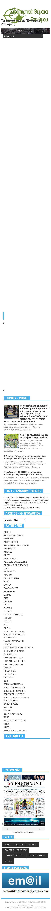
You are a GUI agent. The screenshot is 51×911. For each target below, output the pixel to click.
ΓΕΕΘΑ (7, 568)
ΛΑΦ (6, 625)
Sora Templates (20, 907)
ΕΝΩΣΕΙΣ (8, 601)
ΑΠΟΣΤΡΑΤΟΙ (10, 549)
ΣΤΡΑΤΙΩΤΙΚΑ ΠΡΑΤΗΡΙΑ (14, 691)
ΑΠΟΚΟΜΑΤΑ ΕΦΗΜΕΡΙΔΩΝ (16, 545)
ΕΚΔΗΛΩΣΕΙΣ (10, 592)
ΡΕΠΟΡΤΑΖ (9, 678)
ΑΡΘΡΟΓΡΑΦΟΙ (10, 559)
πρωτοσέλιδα (19, 832)
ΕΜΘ (6, 598)
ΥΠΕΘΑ (7, 727)
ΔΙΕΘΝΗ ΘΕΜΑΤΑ (11, 578)
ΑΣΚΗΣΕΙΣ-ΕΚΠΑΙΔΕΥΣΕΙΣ (15, 562)
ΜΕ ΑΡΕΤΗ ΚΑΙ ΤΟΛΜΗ (14, 631)
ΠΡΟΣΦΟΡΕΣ (10, 671)
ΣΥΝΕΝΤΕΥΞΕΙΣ (11, 704)
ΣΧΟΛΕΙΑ (8, 707)
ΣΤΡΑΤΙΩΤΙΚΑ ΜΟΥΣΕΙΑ (14, 687)
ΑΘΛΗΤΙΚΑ (8, 539)
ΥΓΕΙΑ (6, 724)
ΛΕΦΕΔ (7, 628)
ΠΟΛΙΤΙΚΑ (8, 668)
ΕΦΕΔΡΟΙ (8, 608)
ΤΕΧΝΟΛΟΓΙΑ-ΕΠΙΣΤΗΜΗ (15, 720)
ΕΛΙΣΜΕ (7, 595)
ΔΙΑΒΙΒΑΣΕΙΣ (10, 572)
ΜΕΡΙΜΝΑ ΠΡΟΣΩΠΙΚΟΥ (15, 635)
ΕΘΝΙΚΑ (7, 585)
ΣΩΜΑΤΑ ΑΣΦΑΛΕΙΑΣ (13, 714)
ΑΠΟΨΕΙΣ (8, 552)
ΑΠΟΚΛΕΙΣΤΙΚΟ (11, 542)
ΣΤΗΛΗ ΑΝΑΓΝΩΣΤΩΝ (13, 684)
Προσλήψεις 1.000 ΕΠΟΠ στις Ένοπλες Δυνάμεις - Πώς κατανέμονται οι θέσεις (23, 473)
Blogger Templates (25, 905)
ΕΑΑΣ (6, 582)
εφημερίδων (30, 832)
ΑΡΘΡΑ (7, 555)
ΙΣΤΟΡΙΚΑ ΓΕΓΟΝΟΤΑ (13, 615)
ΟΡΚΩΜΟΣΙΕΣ (10, 654)
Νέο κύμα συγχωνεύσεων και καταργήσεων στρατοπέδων (34, 436)
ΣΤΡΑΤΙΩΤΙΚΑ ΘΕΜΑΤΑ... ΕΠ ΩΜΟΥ (32, 902)
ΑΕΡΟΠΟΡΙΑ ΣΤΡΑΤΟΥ (14, 535)
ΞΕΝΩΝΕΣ (8, 644)
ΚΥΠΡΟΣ (8, 621)
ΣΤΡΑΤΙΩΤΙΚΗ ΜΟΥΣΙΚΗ (14, 694)
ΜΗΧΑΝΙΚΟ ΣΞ (10, 638)
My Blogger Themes (38, 907)
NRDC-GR (8, 532)
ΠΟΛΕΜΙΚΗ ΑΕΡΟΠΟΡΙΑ (14, 661)
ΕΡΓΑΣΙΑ (8, 605)
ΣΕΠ (6, 681)
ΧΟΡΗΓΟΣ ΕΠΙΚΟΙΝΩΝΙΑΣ (15, 730)
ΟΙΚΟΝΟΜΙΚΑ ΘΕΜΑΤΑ (14, 651)
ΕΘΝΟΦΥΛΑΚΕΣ (11, 588)
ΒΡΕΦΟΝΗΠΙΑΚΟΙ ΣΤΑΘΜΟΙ (16, 565)
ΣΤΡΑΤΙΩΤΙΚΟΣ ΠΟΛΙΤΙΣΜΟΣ (16, 697)
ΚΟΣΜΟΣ (8, 618)
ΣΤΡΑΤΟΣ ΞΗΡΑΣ (11, 701)
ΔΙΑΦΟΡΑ (8, 575)
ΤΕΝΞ (6, 717)
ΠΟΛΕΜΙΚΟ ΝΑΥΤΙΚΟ (13, 664)
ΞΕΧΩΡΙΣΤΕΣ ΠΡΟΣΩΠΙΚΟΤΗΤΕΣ (18, 648)
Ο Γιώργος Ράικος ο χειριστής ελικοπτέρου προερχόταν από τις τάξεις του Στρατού (25, 457)
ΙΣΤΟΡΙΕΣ (8, 611)
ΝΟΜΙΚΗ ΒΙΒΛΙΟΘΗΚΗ (14, 641)
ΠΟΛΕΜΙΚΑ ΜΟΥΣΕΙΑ (13, 658)
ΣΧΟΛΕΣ (7, 711)
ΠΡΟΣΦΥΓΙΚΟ (10, 674)
